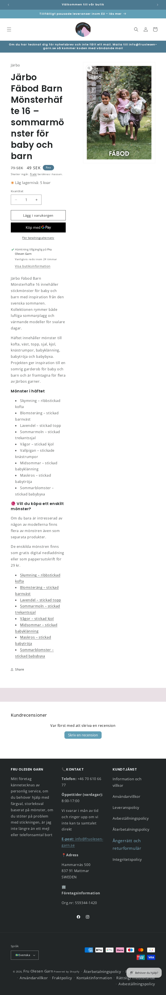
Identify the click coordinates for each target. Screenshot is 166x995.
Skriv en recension (83, 735)
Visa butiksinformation (32, 266)
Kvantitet (17, 191)
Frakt (33, 174)
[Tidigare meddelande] (8, 5)
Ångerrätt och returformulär (127, 844)
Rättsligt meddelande (135, 977)
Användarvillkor (126, 796)
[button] (9, 29)
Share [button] (19, 669)
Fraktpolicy (62, 977)
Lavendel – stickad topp (40, 600)
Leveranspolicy (126, 807)
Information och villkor (127, 782)
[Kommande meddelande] (157, 5)
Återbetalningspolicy (131, 829)
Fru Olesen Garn (38, 971)
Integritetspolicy (127, 859)
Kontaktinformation (94, 977)
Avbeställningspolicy (131, 818)
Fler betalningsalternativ (38, 238)
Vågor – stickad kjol (37, 618)
